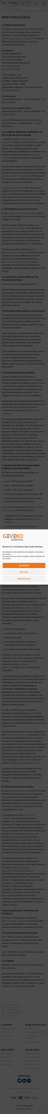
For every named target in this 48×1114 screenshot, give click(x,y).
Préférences (24, 579)
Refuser (24, 572)
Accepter (24, 565)
